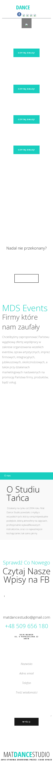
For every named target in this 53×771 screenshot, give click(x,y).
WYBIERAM (26, 278)
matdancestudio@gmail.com (26, 617)
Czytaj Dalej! (26, 53)
